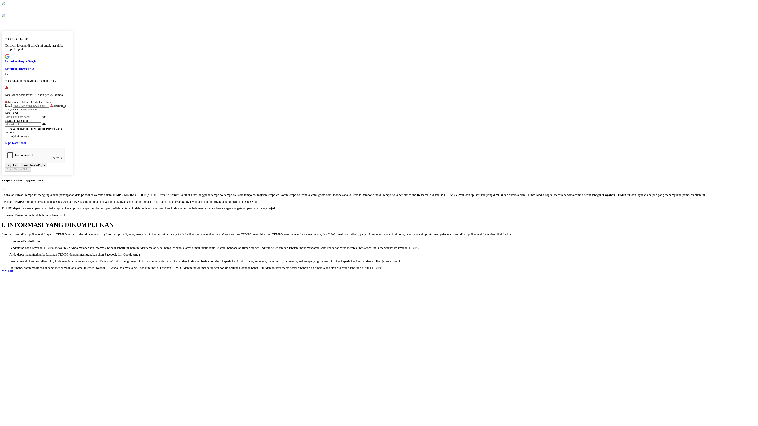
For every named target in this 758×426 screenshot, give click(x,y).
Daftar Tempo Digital (18, 169)
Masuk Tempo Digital (33, 165)
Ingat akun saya (19, 136)
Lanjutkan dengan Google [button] (20, 61)
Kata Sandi (12, 113)
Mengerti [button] (7, 270)
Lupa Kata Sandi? (16, 143)
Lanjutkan (11, 165)
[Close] (3, 189)
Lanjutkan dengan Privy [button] (19, 68)
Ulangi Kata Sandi (16, 120)
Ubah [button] (63, 107)
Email (8, 105)
